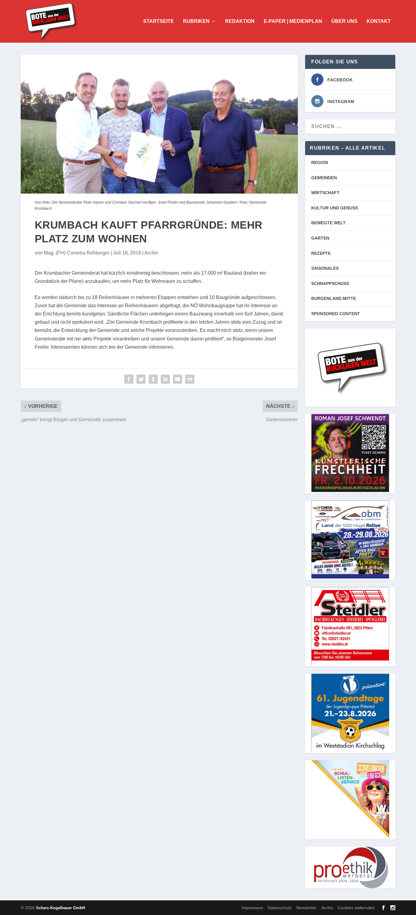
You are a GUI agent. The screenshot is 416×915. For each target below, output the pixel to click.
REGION (319, 162)
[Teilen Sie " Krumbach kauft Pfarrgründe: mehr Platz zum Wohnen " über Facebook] (129, 379)
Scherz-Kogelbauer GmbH (60, 908)
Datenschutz (280, 907)
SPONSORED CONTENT (335, 313)
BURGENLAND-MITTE (333, 298)
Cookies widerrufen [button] (356, 907)
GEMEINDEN (324, 177)
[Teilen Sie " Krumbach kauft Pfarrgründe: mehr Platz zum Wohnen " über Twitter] (141, 379)
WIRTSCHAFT (325, 192)
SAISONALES (325, 268)
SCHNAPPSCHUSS (330, 283)
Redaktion (240, 21)
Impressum (252, 907)
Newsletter (306, 907)
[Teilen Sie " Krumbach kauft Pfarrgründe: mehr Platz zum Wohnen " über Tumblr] (153, 379)
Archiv (151, 252)
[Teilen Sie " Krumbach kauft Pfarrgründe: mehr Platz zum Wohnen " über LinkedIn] (165, 379)
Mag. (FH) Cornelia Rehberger (77, 252)
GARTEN (320, 238)
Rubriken (196, 21)
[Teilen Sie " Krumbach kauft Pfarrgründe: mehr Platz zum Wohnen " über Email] (177, 379)
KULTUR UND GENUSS (334, 207)
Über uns (344, 21)
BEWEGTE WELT (328, 222)
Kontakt (379, 21)
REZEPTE (321, 253)
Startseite (158, 21)
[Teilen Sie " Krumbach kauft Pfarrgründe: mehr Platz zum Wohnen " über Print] (190, 379)
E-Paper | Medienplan (293, 21)
